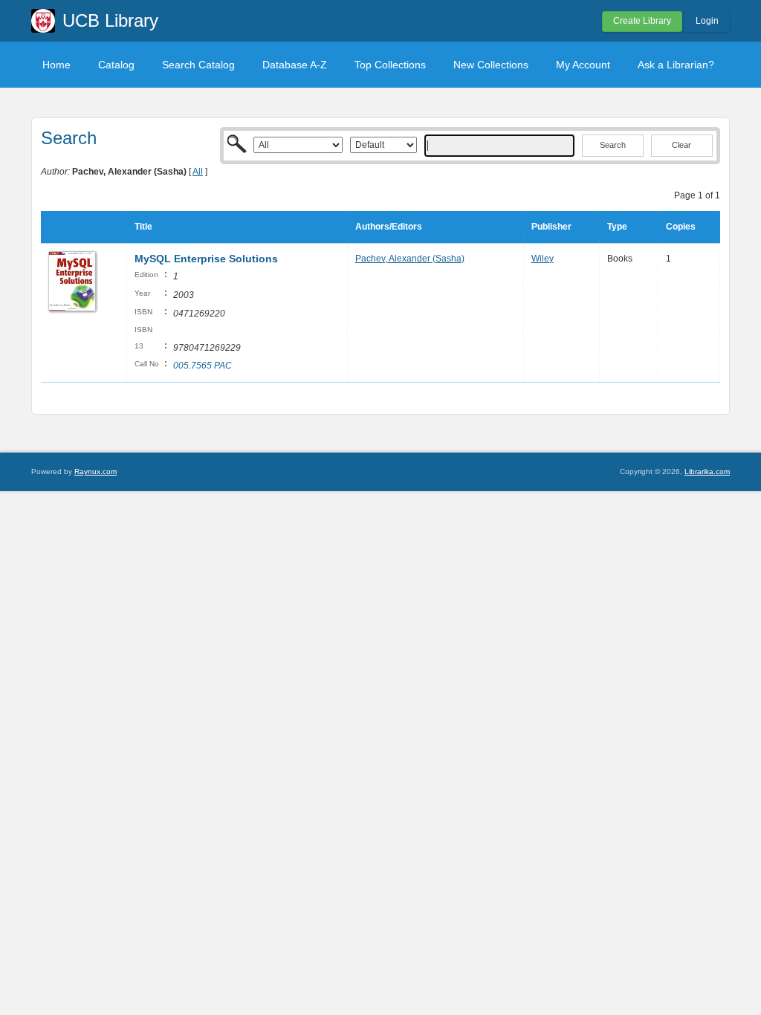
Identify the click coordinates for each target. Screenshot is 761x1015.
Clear (681, 144)
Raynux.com (95, 471)
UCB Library (110, 20)
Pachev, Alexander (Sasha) (409, 258)
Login (707, 21)
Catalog (116, 65)
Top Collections (390, 65)
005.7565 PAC (202, 365)
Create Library (642, 21)
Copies (681, 226)
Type (617, 226)
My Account (583, 65)
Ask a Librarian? (676, 65)
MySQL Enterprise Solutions (206, 259)
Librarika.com (707, 471)
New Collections (490, 65)
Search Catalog (198, 65)
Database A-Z (294, 65)
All (197, 171)
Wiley (542, 258)
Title (143, 226)
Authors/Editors (388, 226)
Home (56, 65)
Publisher (551, 226)
